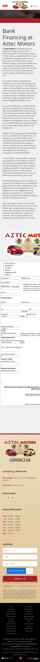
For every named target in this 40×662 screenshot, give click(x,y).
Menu (35, 6)
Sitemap (28, 626)
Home (11, 607)
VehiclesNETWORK (29, 644)
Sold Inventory (28, 624)
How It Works (11, 611)
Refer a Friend (11, 616)
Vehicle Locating (11, 633)
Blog (29, 621)
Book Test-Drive (11, 629)
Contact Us (20, 579)
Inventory (11, 619)
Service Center (11, 624)
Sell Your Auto (11, 631)
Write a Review (28, 609)
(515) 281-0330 (18, 485)
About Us (11, 609)
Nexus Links (29, 631)
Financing (11, 621)
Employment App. (28, 616)
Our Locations (29, 614)
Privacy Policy (29, 619)
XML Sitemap (29, 629)
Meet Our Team (11, 614)
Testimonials (29, 607)
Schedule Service (11, 626)
